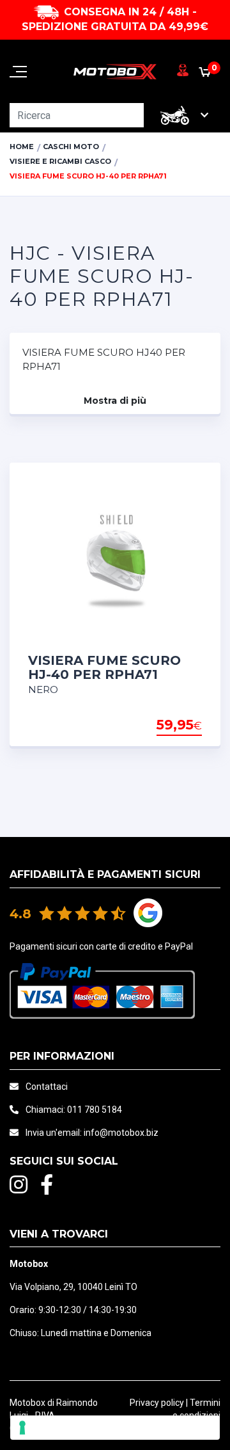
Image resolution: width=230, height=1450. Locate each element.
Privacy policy (157, 1403)
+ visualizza (169, 725)
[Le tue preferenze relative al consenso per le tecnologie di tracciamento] (115, 1427)
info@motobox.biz (121, 1132)
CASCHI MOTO (71, 146)
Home (22, 146)
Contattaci (47, 1086)
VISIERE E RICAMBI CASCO (60, 161)
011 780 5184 (94, 1109)
